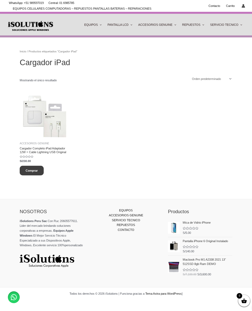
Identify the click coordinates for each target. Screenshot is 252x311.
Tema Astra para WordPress (163, 293)
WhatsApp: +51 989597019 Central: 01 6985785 (41, 3)
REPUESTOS (191, 24)
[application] (100, 24)
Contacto (214, 5)
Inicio (23, 51)
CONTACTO (126, 229)
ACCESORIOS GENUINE (155, 24)
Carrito (230, 5)
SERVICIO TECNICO (224, 24)
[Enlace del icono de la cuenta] (243, 6)
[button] (14, 297)
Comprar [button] (32, 170)
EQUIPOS (91, 24)
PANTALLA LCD (118, 24)
